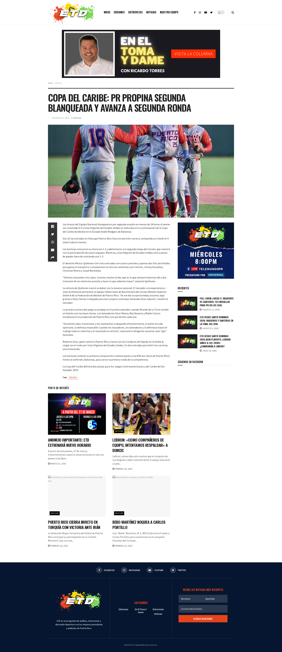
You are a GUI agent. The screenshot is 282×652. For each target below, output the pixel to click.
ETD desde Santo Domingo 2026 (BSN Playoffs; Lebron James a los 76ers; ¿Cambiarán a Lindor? (215, 341)
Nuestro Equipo (169, 12)
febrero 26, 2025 (123, 468)
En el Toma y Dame (141, 611)
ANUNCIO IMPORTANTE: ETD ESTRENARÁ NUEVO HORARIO (69, 442)
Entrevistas (135, 12)
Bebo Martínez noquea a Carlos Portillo (138, 524)
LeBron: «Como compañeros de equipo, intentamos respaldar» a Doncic (140, 445)
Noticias (151, 12)
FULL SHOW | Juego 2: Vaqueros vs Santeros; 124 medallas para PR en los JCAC (217, 301)
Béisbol (73, 377)
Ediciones (119, 12)
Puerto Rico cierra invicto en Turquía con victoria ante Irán (74, 524)
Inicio (107, 12)
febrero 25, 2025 (123, 545)
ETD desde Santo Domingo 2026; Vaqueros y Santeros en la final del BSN (216, 320)
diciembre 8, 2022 (60, 117)
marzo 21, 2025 (58, 463)
